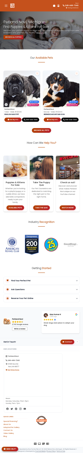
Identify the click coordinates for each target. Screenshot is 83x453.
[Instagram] (20, 409)
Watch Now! (68, 207)
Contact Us (8, 430)
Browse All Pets (41, 130)
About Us (7, 424)
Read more (41, 33)
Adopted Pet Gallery (11, 427)
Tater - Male (13, 112)
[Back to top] (77, 342)
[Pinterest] (16, 409)
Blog (5, 436)
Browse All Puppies (13, 37)
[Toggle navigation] (6, 5)
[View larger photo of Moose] (77, 73)
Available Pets (15, 207)
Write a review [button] (19, 329)
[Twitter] (12, 409)
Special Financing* (10, 421)
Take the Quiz (41, 207)
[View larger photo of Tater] (37, 73)
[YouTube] (24, 409)
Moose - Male (53, 112)
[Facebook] (7, 409)
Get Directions (13, 370)
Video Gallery (8, 433)
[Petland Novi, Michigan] (12, 5)
